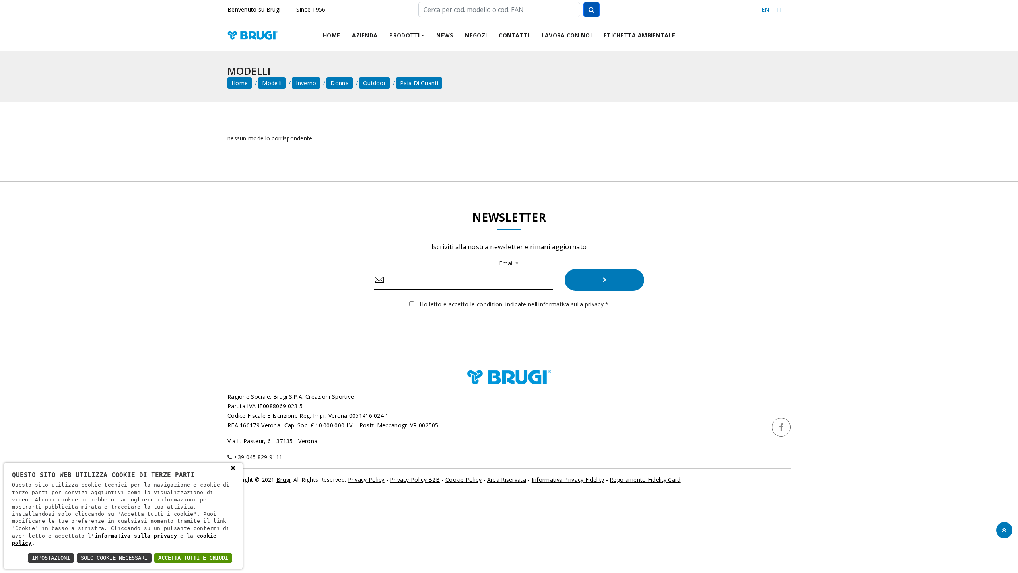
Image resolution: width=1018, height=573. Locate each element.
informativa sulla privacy (136, 536)
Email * (509, 263)
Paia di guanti (419, 83)
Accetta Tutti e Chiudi (193, 558)
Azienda (364, 35)
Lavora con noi (567, 35)
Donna (339, 83)
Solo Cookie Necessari (114, 558)
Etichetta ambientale (639, 35)
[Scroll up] (1004, 530)
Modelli (272, 83)
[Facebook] (781, 427)
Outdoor (374, 83)
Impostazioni (51, 558)
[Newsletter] (604, 280)
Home (331, 35)
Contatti (514, 35)
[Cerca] (591, 9)
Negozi (476, 35)
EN (765, 9)
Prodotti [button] (404, 35)
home (239, 83)
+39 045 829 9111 (258, 457)
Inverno (306, 83)
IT (780, 9)
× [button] (233, 467)
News (444, 35)
